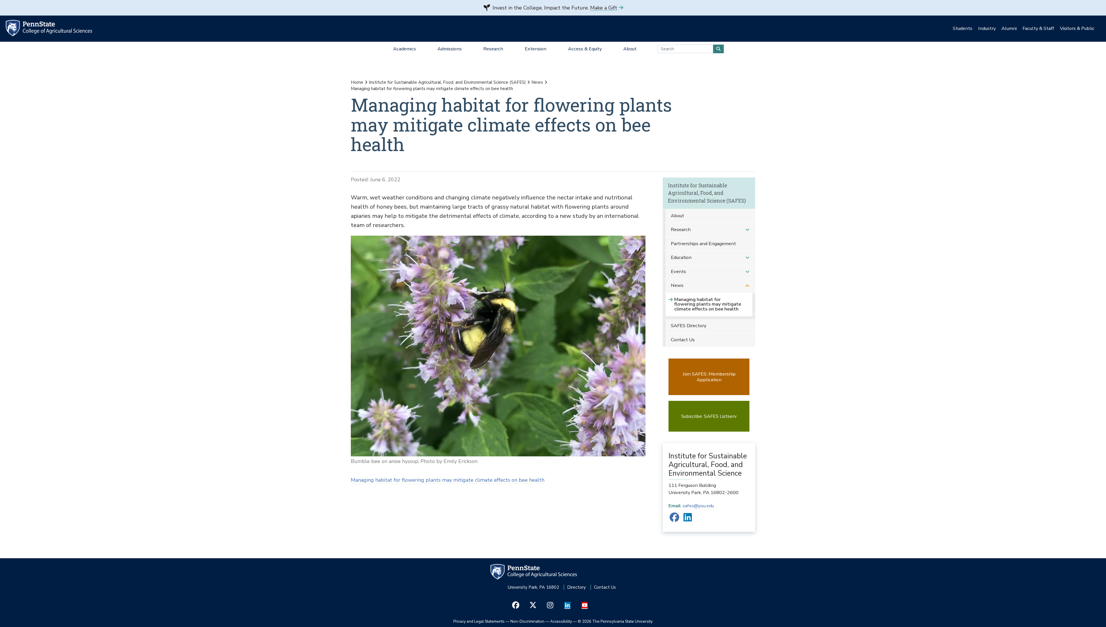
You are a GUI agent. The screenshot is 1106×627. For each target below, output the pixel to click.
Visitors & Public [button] (1077, 28)
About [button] (630, 48)
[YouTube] (585, 605)
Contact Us (683, 339)
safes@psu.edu (698, 505)
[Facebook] (674, 519)
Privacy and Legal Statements (479, 621)
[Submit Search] (718, 49)
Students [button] (962, 28)
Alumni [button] (1009, 28)
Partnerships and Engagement (703, 243)
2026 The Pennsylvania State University (615, 621)
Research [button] (493, 48)
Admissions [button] (450, 48)
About (677, 215)
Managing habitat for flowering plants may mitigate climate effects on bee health (447, 480)
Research (681, 229)
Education (681, 257)
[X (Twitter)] (533, 605)
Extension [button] (535, 48)
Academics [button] (404, 48)
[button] (747, 230)
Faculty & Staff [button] (1038, 28)
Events (678, 271)
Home (357, 82)
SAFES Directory (688, 325)
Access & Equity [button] (585, 48)
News (537, 82)
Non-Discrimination (527, 621)
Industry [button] (987, 28)
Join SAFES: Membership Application (709, 377)
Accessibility (561, 621)
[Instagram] (550, 605)
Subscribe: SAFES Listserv (709, 416)
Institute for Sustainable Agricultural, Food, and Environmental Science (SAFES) (447, 82)
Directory (576, 587)
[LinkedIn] (688, 519)
